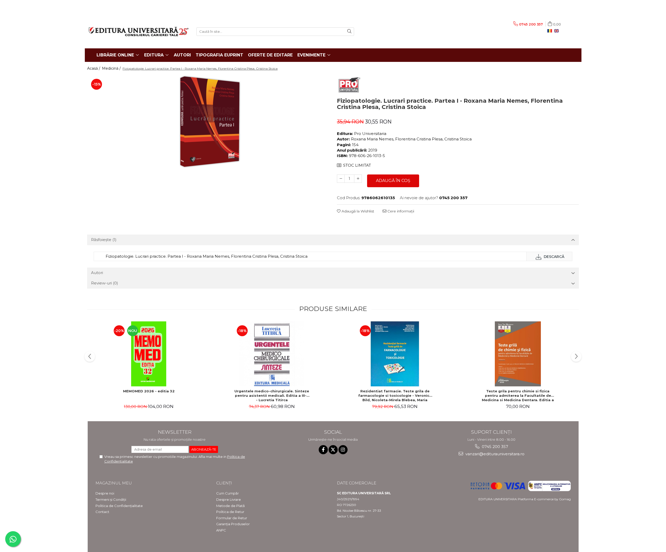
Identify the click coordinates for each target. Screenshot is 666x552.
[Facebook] (323, 449)
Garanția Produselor (233, 524)
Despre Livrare (228, 499)
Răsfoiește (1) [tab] (104, 239)
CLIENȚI (224, 482)
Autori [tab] (97, 272)
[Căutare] (349, 31)
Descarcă (553, 256)
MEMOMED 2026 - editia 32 (149, 391)
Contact (102, 512)
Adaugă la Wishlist (357, 211)
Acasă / (94, 68)
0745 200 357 (494, 446)
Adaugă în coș (393, 180)
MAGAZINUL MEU (113, 482)
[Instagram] (343, 449)
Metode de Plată (230, 506)
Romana (550, 31)
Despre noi (104, 493)
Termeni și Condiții (110, 499)
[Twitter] (333, 449)
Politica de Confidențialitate (119, 506)
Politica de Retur (230, 512)
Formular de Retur (231, 518)
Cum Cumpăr (227, 493)
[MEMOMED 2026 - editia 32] (149, 353)
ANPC (221, 530)
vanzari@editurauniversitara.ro (494, 453)
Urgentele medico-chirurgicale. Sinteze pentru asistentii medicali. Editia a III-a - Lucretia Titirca (271, 395)
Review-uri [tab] (104, 283)
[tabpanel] (208, 121)
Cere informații (400, 211)
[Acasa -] (139, 31)
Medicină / (112, 68)
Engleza (557, 31)
